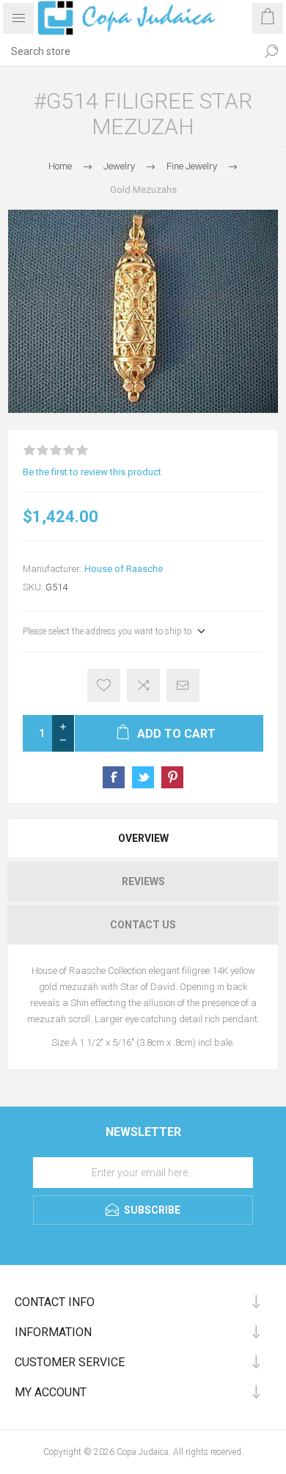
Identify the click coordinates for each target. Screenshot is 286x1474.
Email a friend (182, 685)
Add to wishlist (103, 685)
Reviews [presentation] (143, 881)
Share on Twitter (143, 777)
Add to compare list (143, 685)
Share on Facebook (114, 777)
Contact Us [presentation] (143, 925)
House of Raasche (123, 568)
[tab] (143, 838)
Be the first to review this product (92, 471)
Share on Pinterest (172, 777)
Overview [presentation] (143, 838)
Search (271, 51)
